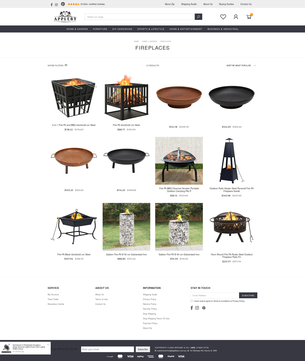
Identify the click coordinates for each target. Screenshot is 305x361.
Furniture (100, 29)
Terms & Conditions (221, 301)
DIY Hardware (122, 29)
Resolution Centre (56, 303)
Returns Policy (149, 303)
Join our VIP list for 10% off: (63, 348)
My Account (53, 294)
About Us (208, 4)
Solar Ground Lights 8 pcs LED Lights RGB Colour (29, 347)
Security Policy (150, 308)
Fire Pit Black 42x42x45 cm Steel (73, 254)
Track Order (53, 299)
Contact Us (246, 4)
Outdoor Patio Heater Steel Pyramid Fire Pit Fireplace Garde (232, 190)
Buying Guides (226, 4)
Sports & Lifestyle (150, 29)
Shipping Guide (189, 4)
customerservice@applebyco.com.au (171, 350)
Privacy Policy (149, 299)
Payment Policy (150, 323)
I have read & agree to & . (219, 301)
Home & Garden (77, 29)
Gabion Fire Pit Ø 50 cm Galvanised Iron (126, 254)
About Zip (170, 4)
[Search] (198, 17)
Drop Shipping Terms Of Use (156, 318)
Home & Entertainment (185, 29)
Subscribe (143, 349)
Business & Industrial (223, 29)
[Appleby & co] (65, 16)
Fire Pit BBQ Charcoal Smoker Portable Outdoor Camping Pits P (179, 190)
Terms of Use (101, 299)
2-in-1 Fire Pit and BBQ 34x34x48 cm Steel (73, 125)
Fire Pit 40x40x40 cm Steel (126, 125)
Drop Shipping (149, 313)
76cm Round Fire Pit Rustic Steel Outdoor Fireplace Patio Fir (232, 256)
